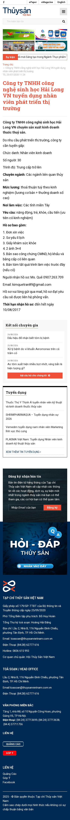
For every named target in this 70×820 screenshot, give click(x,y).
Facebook (9, 782)
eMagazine (47, 2)
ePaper (33, 2)
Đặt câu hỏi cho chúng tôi (33, 375)
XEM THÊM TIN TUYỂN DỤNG (23, 451)
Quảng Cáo (9, 774)
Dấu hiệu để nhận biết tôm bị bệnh (28, 338)
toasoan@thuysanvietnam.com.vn (31, 638)
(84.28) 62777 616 (28, 645)
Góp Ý (6, 778)
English (61, 2)
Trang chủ (8, 64)
